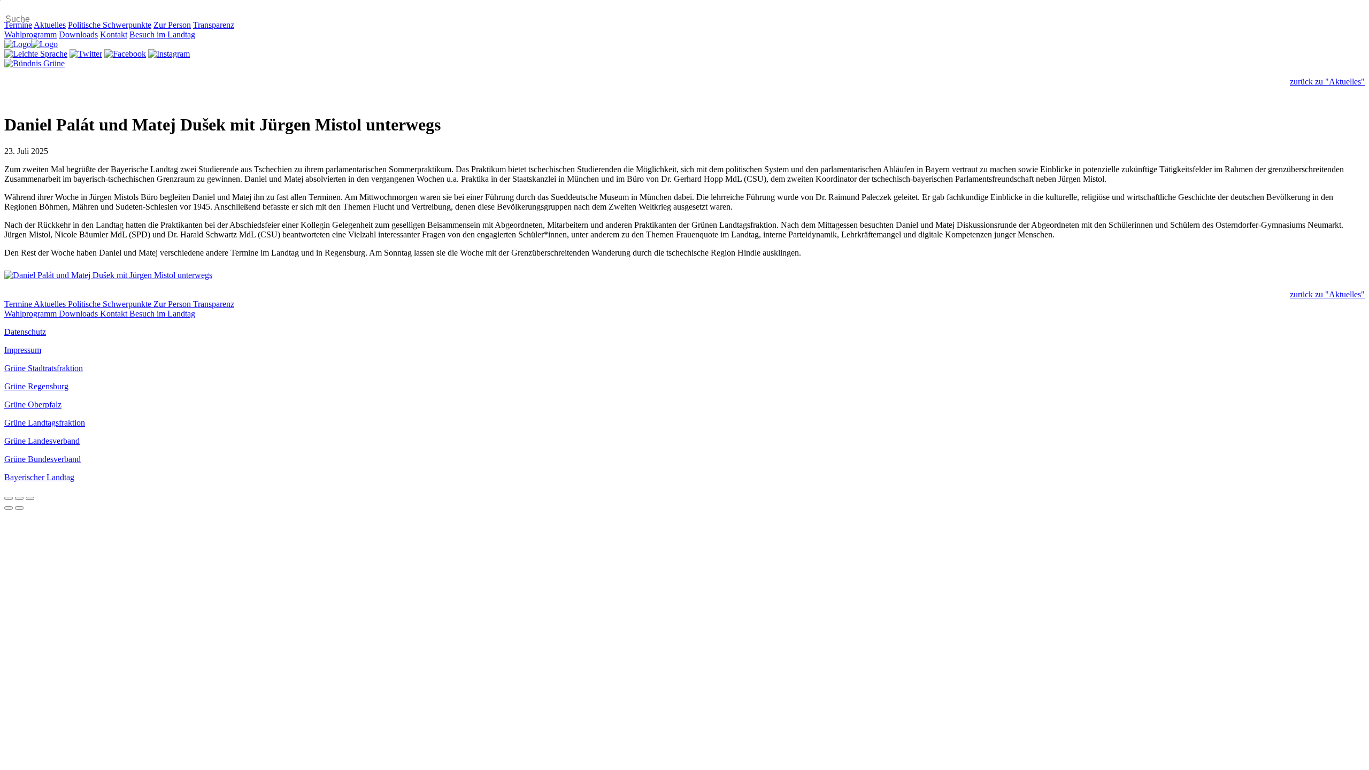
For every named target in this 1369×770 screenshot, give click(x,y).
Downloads (78, 34)
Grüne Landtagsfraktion (44, 422)
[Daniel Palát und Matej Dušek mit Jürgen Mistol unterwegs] (684, 275)
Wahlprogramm (30, 34)
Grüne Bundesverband (42, 459)
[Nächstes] (19, 508)
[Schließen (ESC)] (8, 498)
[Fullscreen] (19, 498)
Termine (18, 24)
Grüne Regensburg (36, 386)
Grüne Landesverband (42, 440)
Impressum (22, 350)
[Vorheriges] (8, 508)
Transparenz (213, 24)
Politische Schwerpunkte (109, 24)
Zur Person (172, 24)
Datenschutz (25, 331)
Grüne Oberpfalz (32, 404)
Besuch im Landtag (162, 34)
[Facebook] (125, 53)
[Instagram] (169, 53)
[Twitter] (86, 53)
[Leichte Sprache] (35, 53)
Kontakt (113, 34)
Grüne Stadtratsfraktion (43, 368)
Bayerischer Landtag (39, 477)
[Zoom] (30, 498)
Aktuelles (50, 24)
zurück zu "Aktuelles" (1327, 81)
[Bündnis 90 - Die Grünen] (34, 63)
